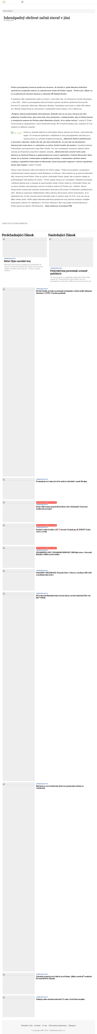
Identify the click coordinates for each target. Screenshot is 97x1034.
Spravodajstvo (8, 11)
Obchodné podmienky (58, 1025)
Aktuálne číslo (27, 1025)
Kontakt (37, 1025)
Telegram (72, 1025)
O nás (44, 1025)
